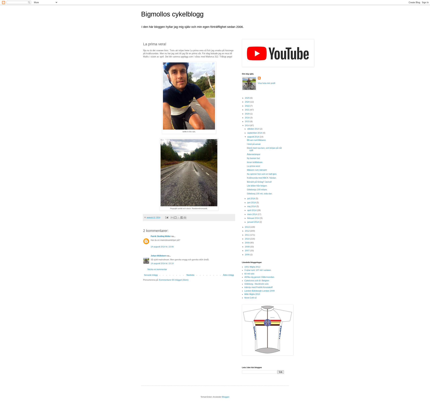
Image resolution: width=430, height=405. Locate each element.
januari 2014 (253, 222)
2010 (247, 239)
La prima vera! (253, 166)
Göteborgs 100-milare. (257, 189)
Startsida (190, 275)
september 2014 (255, 133)
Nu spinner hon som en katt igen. (262, 174)
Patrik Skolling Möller (161, 236)
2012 (247, 231)
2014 (247, 125)
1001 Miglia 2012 (252, 267)
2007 (247, 250)
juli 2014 (251, 198)
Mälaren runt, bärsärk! (257, 170)
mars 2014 (252, 214)
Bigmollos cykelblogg (172, 14)
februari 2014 (253, 218)
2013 (247, 227)
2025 (247, 98)
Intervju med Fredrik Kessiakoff (258, 287)
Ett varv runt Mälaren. (256, 140)
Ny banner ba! (253, 158)
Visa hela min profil (266, 83)
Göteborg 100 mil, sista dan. (259, 194)
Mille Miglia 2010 (252, 294)
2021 (247, 110)
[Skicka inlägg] (166, 217)
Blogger (225, 397)
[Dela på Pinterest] (185, 217)
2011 (247, 235)
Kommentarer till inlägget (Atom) (173, 280)
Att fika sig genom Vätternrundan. (259, 277)
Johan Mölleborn (158, 256)
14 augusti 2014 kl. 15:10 (162, 263)
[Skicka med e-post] (172, 217)
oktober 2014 (253, 129)
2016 (247, 117)
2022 (247, 106)
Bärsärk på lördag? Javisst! (259, 182)
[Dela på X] (178, 217)
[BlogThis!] (175, 217)
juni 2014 (251, 202)
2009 (247, 243)
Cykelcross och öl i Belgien (256, 280)
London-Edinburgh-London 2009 (259, 291)
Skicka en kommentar (157, 269)
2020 (247, 114)
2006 (247, 254)
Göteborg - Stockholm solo (256, 284)
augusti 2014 (253, 137)
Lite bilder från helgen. (257, 186)
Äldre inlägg (228, 275)
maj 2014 (251, 206)
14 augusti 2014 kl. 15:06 (162, 247)
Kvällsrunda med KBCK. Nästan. (261, 178)
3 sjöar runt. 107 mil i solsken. (257, 270)
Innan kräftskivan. (255, 162)
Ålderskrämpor (253, 154)
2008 (247, 247)
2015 (247, 121)
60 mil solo (249, 274)
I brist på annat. (254, 144)
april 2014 (252, 210)
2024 (247, 102)
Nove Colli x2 (250, 298)
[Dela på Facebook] (181, 217)
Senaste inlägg (151, 275)
